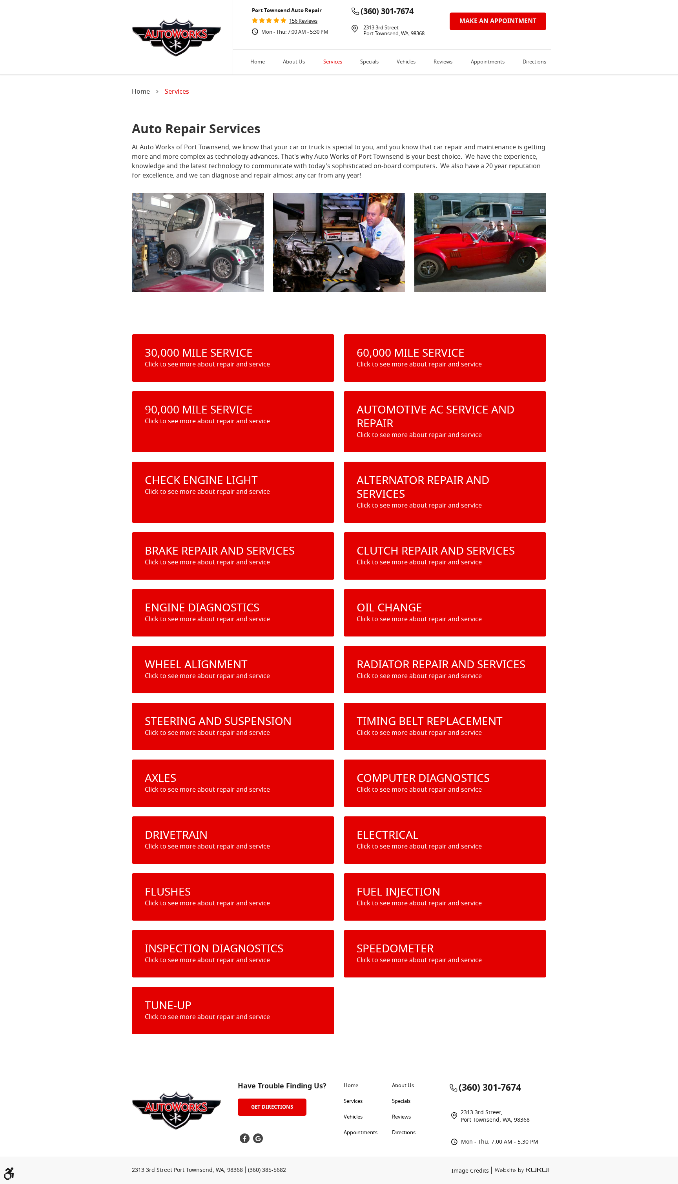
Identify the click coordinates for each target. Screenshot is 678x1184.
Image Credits (471, 1171)
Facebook (245, 1138)
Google (258, 1138)
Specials (369, 62)
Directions (534, 62)
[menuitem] (257, 62)
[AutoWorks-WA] (176, 37)
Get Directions (272, 1107)
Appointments (488, 62)
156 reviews (303, 21)
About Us (294, 62)
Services (332, 62)
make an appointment (497, 21)
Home (257, 62)
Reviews (443, 62)
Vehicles (406, 62)
